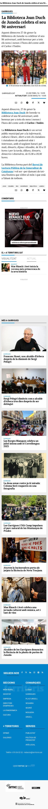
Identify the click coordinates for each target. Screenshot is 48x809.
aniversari (24, 186)
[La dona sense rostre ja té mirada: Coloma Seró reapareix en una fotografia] (24, 465)
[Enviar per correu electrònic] (16, 102)
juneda (41, 186)
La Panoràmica (10, 710)
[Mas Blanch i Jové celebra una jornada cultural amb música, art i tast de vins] (24, 589)
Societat (7, 694)
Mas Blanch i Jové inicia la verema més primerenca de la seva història (25, 269)
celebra (11, 186)
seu (17, 186)
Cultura (7, 715)
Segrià (29, 708)
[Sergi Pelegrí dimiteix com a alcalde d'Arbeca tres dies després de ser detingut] (24, 381)
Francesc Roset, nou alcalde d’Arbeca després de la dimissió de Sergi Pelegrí (24, 359)
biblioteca (33, 186)
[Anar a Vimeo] (38, 672)
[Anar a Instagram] (34, 672)
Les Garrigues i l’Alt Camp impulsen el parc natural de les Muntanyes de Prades (23, 528)
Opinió (6, 733)
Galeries (7, 737)
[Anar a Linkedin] (30, 672)
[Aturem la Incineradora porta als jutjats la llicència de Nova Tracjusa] (24, 550)
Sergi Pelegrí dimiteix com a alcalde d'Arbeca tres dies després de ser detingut (23, 401)
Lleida (28, 690)
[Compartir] (21, 102)
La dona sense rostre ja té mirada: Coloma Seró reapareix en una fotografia (22, 486)
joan (4, 186)
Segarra (30, 703)
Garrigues (7, 11)
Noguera (30, 712)
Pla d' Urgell (32, 699)
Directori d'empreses (8, 704)
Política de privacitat (31, 738)
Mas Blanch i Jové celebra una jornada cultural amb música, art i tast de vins (22, 610)
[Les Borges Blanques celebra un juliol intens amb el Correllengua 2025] (24, 423)
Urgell (29, 717)
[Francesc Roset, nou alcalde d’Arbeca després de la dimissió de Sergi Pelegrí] (24, 338)
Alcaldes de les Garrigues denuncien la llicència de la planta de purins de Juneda (23, 652)
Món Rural (8, 690)
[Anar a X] (26, 672)
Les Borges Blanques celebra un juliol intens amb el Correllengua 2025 (21, 443)
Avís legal (30, 745)
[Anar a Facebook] (22, 672)
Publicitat (30, 733)
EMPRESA (7, 699)
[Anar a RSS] (42, 672)
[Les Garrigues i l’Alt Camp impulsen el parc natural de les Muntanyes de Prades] (24, 507)
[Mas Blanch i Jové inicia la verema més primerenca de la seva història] (6, 267)
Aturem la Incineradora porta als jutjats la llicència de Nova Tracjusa (23, 569)
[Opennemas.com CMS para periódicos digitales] (24, 766)
